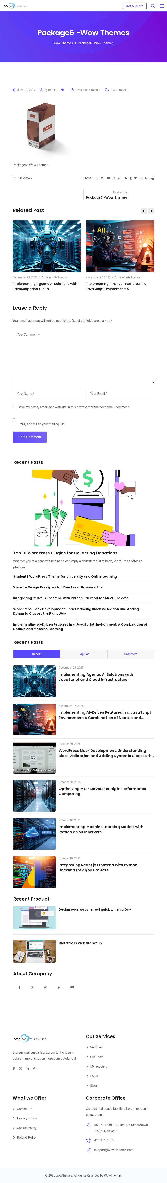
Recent (36, 654)
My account (98, 1066)
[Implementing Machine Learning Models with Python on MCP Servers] (34, 834)
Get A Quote (134, 6)
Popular (83, 654)
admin (52, 90)
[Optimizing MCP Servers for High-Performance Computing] (34, 796)
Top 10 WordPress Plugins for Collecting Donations (65, 553)
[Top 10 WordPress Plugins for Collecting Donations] (83, 508)
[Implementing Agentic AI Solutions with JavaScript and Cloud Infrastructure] (34, 681)
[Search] (153, 6)
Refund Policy (27, 1137)
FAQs (94, 1076)
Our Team (97, 1057)
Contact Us (24, 1109)
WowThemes (113, 1175)
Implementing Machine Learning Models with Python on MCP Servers (101, 829)
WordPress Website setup (80, 943)
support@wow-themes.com (113, 1150)
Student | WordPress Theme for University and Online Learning (65, 576)
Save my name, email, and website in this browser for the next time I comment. (73, 407)
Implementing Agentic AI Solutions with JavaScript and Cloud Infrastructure (96, 677)
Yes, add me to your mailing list (41, 424)
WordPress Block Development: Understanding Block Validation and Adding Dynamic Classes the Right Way (76, 611)
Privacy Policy (27, 1118)
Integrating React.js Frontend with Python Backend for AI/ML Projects (71, 598)
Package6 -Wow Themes (107, 197)
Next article (120, 192)
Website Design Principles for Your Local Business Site (58, 587)
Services (96, 1047)
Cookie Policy (27, 1128)
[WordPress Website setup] (34, 951)
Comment (130, 654)
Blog (93, 1085)
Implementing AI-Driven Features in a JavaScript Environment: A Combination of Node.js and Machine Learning (80, 626)
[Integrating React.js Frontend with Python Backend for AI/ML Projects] (34, 872)
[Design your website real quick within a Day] (34, 917)
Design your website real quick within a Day (95, 909)
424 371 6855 (104, 1140)
